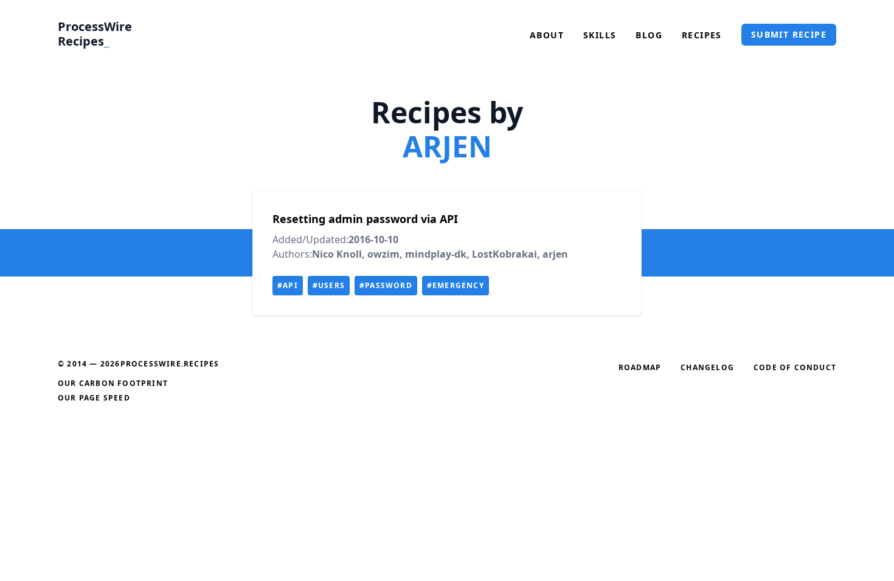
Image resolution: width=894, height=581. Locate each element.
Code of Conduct (795, 367)
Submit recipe (788, 34)
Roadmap (640, 367)
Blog (649, 35)
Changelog (707, 367)
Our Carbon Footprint (113, 383)
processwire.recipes (170, 364)
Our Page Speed (94, 398)
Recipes (702, 35)
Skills (599, 35)
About (547, 35)
